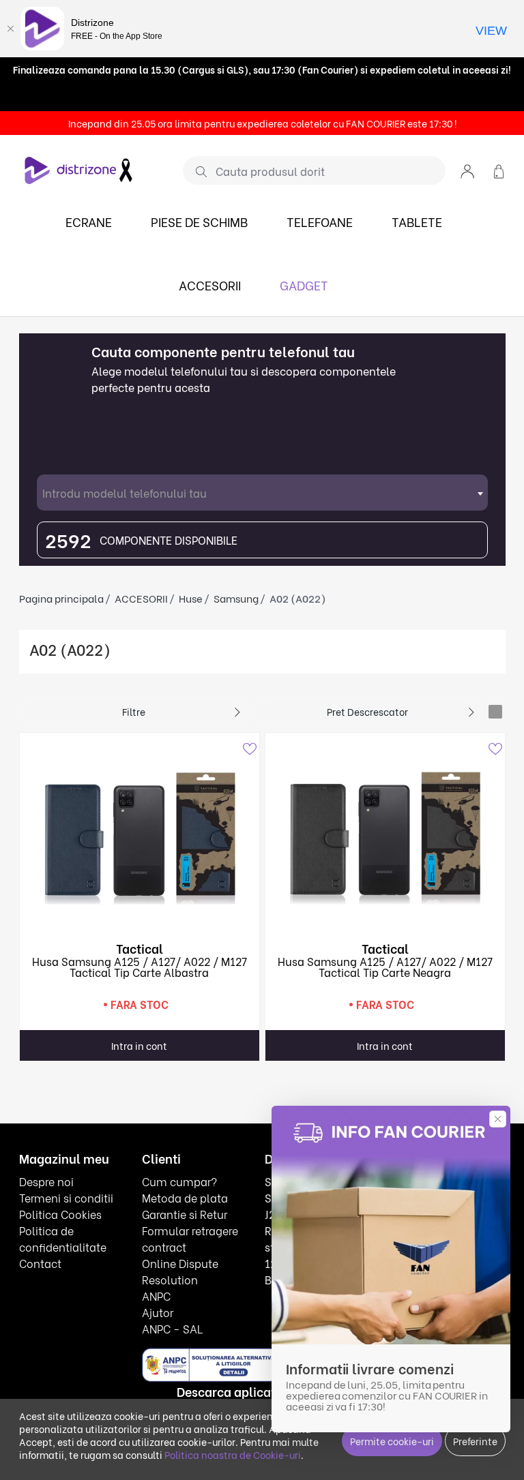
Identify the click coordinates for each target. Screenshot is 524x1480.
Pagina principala (61, 597)
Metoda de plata (185, 1197)
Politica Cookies (60, 1214)
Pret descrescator (367, 711)
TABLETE (417, 221)
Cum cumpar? (179, 1181)
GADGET (304, 284)
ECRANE (89, 221)
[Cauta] (196, 171)
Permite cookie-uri (392, 1441)
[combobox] (262, 492)
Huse (191, 597)
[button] (467, 170)
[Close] (10, 29)
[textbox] (262, 492)
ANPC (156, 1295)
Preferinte (475, 1441)
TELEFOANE (320, 221)
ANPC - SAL (172, 1328)
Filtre (133, 711)
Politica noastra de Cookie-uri (232, 1454)
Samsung (236, 597)
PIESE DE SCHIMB (199, 221)
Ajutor (157, 1312)
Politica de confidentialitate (62, 1238)
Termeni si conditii (66, 1197)
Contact (40, 1263)
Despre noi (46, 1181)
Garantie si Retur (184, 1214)
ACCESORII (210, 284)
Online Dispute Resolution (180, 1271)
